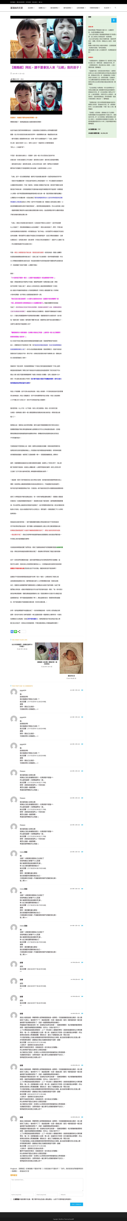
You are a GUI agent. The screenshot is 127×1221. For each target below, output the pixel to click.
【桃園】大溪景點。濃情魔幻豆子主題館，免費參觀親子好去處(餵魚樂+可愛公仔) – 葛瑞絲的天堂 (102, 115)
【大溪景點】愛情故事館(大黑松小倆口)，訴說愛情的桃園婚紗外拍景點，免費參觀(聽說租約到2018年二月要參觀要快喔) (102, 119)
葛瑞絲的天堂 (16, 7)
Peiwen (22, 771)
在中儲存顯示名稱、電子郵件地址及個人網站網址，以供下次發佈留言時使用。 (42, 1199)
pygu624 (23, 690)
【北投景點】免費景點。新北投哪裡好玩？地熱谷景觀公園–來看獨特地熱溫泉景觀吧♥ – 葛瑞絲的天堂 (102, 90)
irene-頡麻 (23, 852)
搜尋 (89, 17)
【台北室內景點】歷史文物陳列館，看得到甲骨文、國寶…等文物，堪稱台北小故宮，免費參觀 (102, 41)
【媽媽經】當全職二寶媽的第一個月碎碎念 (46, 663)
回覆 (82, 690)
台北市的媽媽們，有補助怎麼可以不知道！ (22, 645)
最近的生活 (71, 676)
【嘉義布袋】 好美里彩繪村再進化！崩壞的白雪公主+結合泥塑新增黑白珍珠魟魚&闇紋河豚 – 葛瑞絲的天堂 (102, 73)
